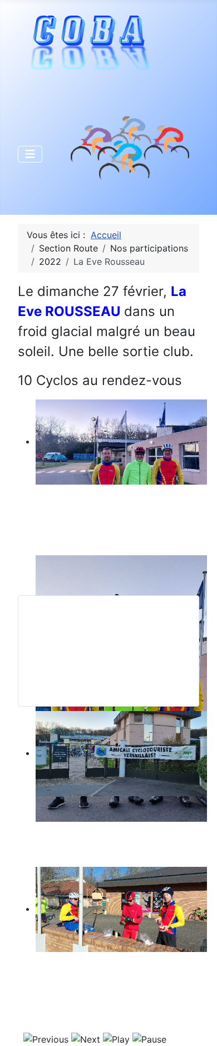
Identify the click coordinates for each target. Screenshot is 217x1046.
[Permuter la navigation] (30, 154)
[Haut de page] (197, 1025)
